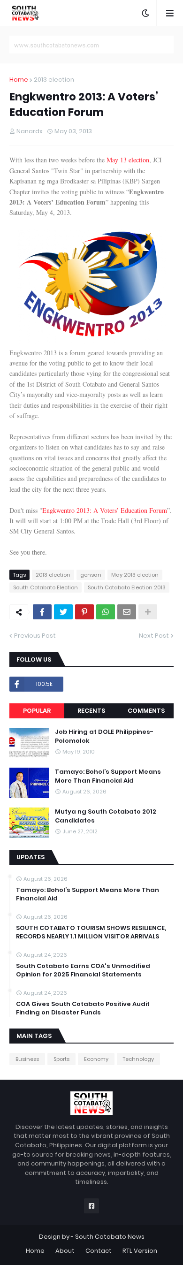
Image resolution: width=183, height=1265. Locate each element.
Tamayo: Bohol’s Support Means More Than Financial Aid (108, 776)
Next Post (154, 635)
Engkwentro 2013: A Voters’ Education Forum (104, 510)
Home (18, 79)
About (65, 1250)
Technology (138, 1059)
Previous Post (35, 635)
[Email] (126, 611)
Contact (98, 1250)
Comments (146, 710)
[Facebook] (42, 611)
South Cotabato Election (45, 587)
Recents (91, 710)
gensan (90, 575)
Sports (61, 1059)
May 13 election (128, 159)
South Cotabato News (110, 1236)
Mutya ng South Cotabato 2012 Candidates (105, 816)
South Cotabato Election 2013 (127, 587)
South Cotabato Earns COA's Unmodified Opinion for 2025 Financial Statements (83, 970)
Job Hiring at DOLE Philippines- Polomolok (104, 736)
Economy (96, 1059)
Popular (37, 710)
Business (27, 1059)
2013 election (54, 79)
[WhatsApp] (105, 611)
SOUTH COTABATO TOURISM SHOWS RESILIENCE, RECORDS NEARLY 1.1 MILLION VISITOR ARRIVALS (91, 932)
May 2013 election (135, 575)
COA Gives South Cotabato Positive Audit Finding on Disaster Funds (83, 1008)
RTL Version (139, 1250)
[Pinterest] (84, 611)
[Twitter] (63, 611)
